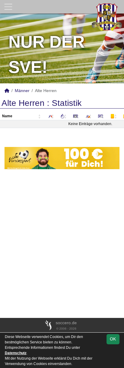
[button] (40, 116)
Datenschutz (15, 353)
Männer (22, 90)
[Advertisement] (62, 243)
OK (113, 339)
